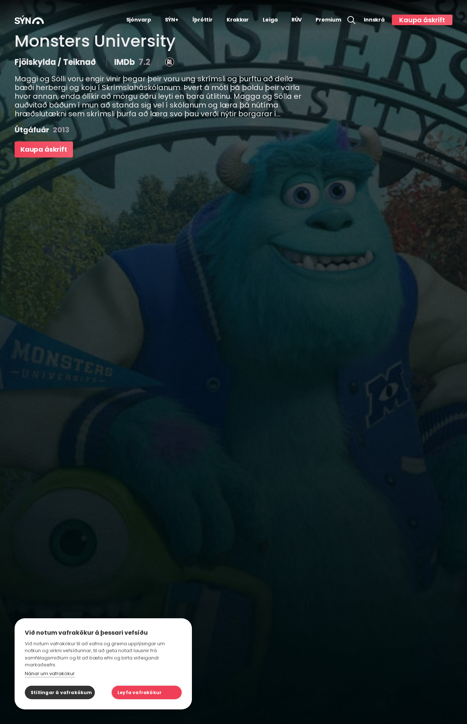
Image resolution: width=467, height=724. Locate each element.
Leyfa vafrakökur (139, 692)
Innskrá (374, 20)
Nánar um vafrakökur (50, 673)
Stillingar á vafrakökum (61, 692)
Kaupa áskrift (422, 19)
